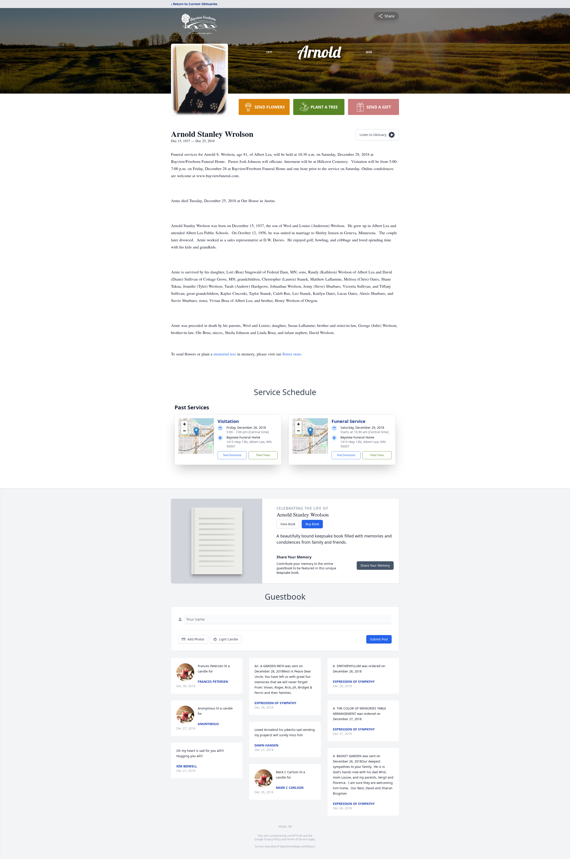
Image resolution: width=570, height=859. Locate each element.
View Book (287, 524)
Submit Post (379, 639)
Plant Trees (263, 455)
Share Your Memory (375, 565)
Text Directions (232, 455)
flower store (291, 354)
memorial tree (225, 354)
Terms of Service (297, 839)
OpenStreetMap (290, 846)
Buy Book (312, 524)
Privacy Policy (272, 839)
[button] (196, 431)
